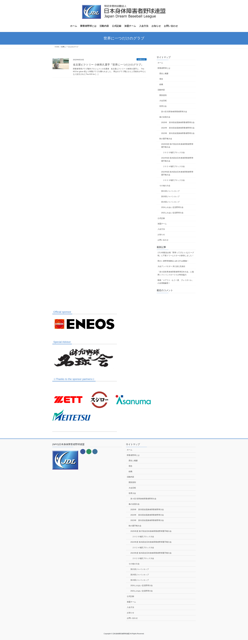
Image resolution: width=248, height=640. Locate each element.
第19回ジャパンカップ (170, 202)
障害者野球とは (164, 68)
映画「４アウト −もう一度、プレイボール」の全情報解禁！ (175, 281)
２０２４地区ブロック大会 (174, 166)
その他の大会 (164, 186)
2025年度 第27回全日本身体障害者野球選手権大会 (177, 145)
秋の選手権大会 (165, 139)
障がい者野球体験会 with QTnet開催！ (173, 261)
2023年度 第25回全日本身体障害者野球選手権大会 (177, 173)
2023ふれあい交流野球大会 (172, 213)
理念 (161, 79)
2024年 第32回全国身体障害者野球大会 (178, 128)
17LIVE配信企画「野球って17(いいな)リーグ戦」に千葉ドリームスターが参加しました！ (176, 254)
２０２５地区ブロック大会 (174, 152)
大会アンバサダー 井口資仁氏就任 (171, 266)
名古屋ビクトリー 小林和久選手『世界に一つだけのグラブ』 (108, 64)
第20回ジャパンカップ (170, 196)
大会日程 (163, 101)
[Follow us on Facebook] (82, 451)
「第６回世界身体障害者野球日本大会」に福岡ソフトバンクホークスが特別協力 (176, 273)
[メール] (88, 451)
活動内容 (161, 90)
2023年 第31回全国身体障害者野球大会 (178, 133)
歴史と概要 (163, 73)
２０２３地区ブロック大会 (174, 180)
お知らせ (141, 59)
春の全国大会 (164, 117)
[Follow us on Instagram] (95, 451)
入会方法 (161, 229)
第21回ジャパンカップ (170, 191)
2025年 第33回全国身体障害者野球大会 (178, 122)
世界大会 (163, 106)
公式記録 (161, 218)
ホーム (160, 63)
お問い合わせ (163, 240)
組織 (161, 84)
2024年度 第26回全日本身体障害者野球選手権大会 (177, 159)
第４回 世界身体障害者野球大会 (174, 112)
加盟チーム (162, 224)
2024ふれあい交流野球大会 (172, 207)
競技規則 (163, 95)
